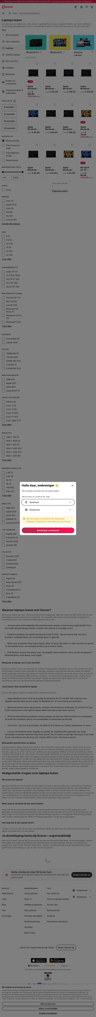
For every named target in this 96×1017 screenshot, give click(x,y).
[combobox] (48, 502)
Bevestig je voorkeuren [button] (48, 530)
